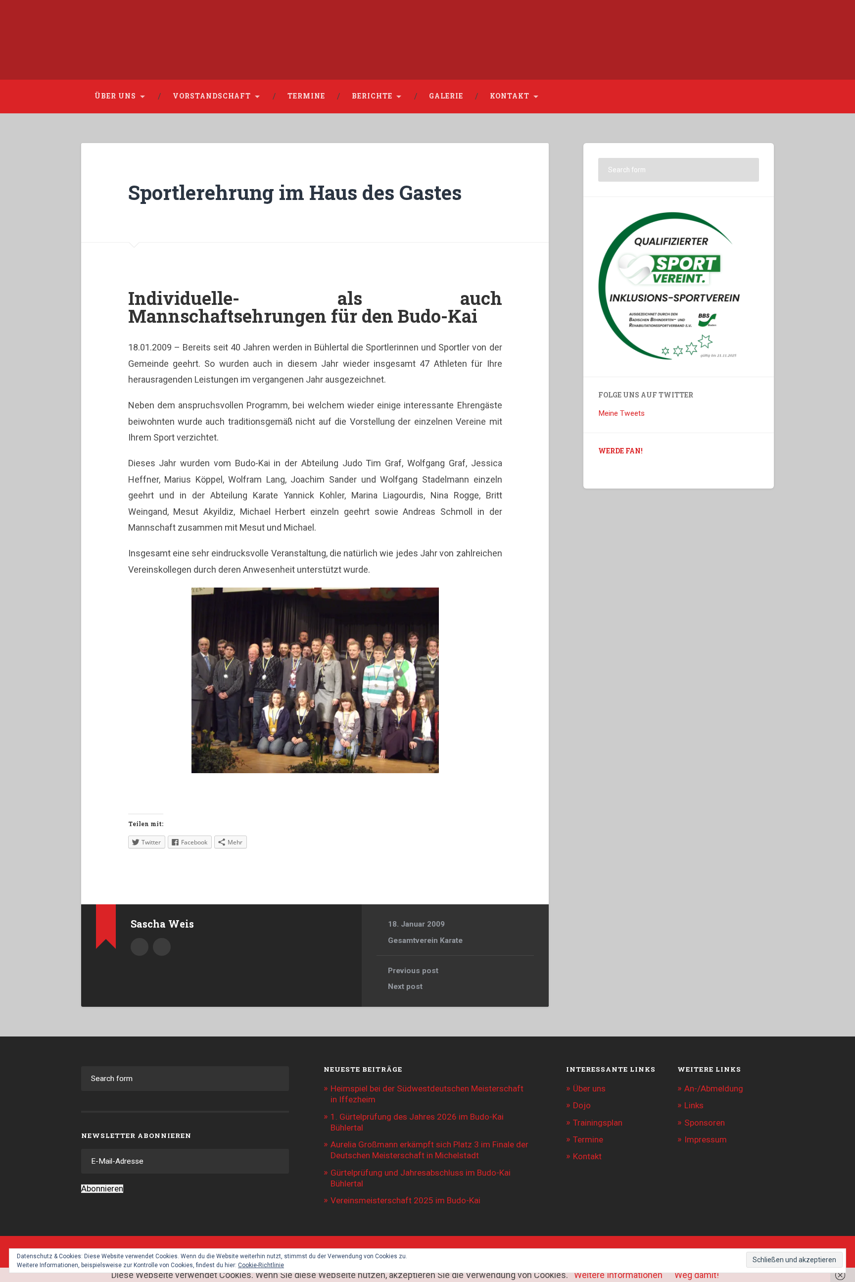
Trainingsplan (597, 1123)
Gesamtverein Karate (425, 940)
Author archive (139, 947)
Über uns (115, 96)
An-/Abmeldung (713, 1088)
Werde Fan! (620, 450)
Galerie (446, 96)
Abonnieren (102, 1188)
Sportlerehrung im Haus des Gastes (295, 192)
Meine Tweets (621, 413)
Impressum (705, 1139)
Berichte (372, 96)
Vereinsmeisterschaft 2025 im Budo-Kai (405, 1200)
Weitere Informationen (618, 1275)
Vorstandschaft (212, 96)
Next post (405, 986)
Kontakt (509, 96)
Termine (306, 96)
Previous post (413, 970)
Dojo (582, 1105)
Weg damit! (696, 1275)
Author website (162, 947)
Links (694, 1105)
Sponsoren (704, 1123)
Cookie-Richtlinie (261, 1265)
